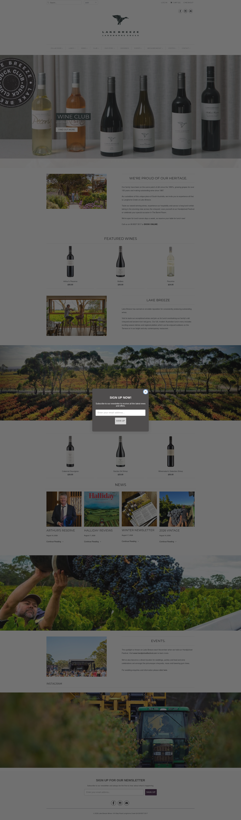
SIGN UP (120, 421)
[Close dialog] (145, 392)
